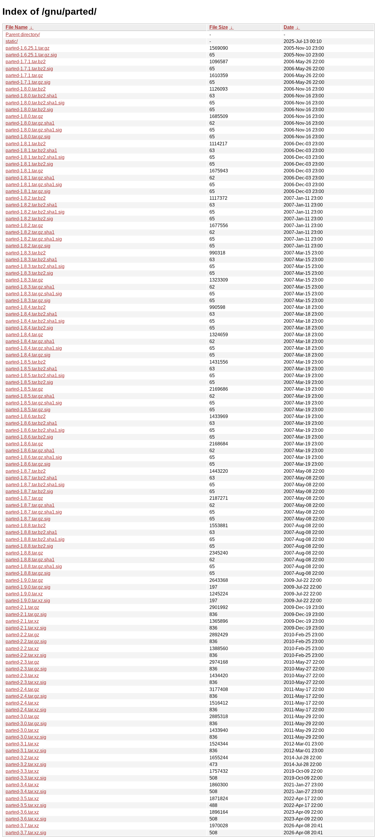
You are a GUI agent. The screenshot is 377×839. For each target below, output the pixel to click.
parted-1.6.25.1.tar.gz (27, 48)
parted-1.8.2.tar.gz (24, 225)
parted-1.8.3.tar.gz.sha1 (30, 286)
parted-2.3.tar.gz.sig (26, 668)
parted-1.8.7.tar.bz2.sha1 (31, 477)
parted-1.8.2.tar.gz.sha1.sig (34, 239)
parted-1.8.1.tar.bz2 (26, 143)
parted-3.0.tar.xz (22, 730)
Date (289, 27)
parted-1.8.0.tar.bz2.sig (29, 109)
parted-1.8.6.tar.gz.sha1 (30, 450)
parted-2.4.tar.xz (22, 702)
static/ (12, 41)
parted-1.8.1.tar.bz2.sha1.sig (35, 157)
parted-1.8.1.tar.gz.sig (28, 191)
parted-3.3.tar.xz (22, 771)
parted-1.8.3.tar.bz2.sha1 (31, 259)
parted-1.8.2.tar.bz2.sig (29, 218)
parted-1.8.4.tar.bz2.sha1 (31, 314)
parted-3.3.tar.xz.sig (26, 777)
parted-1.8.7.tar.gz (24, 498)
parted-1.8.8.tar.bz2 (26, 525)
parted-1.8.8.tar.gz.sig (28, 573)
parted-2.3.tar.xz (22, 675)
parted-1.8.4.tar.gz (24, 334)
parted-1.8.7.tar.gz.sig (28, 518)
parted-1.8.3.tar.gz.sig (28, 300)
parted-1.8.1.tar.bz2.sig (29, 164)
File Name (17, 27)
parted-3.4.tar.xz (22, 784)
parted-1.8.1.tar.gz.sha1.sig (34, 184)
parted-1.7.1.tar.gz (24, 75)
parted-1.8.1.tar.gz (24, 170)
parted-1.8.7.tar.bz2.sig (29, 491)
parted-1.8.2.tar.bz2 (26, 198)
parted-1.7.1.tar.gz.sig (28, 82)
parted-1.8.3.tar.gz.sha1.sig (34, 293)
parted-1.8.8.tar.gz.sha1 (30, 559)
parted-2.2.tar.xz (22, 648)
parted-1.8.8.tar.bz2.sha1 (31, 532)
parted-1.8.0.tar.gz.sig (28, 136)
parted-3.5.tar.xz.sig (26, 805)
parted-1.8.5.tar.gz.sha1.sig (34, 402)
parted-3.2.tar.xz (22, 757)
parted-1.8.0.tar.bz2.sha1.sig (35, 102)
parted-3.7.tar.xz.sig (26, 832)
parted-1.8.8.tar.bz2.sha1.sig (35, 539)
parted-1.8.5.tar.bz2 (26, 361)
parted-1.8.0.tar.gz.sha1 (30, 123)
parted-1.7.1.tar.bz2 (26, 61)
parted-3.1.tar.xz (22, 743)
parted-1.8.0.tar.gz (24, 116)
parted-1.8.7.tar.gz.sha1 (30, 505)
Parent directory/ (23, 34)
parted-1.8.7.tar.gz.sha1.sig (34, 512)
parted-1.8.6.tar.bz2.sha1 (31, 423)
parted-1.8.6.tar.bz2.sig (29, 437)
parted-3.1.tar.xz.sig (26, 750)
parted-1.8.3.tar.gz (24, 279)
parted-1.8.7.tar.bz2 (26, 471)
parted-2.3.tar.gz (22, 662)
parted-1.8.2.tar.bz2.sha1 (31, 204)
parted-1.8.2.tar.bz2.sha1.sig (35, 211)
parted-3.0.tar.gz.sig (26, 723)
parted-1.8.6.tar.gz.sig (28, 464)
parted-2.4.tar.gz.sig (26, 696)
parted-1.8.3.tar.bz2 (26, 252)
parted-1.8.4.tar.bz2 (26, 307)
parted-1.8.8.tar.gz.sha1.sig (34, 566)
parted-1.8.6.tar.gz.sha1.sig (34, 457)
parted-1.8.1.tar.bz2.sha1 (31, 150)
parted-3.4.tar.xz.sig (26, 791)
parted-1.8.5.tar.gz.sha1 (30, 396)
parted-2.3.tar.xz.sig (26, 682)
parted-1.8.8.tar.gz (24, 552)
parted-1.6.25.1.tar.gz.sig (31, 54)
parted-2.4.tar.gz (22, 689)
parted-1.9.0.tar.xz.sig (28, 600)
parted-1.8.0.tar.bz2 (26, 88)
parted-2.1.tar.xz (22, 621)
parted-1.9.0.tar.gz (24, 580)
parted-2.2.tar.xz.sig (26, 655)
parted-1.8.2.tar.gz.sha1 (30, 232)
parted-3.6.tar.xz (22, 812)
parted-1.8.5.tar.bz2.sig (29, 382)
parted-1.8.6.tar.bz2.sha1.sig (35, 430)
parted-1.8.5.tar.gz (24, 389)
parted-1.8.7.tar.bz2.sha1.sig (35, 484)
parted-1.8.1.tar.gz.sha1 (30, 177)
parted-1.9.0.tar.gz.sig (28, 587)
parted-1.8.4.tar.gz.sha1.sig (34, 348)
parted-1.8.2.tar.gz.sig (28, 245)
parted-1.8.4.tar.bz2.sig (29, 327)
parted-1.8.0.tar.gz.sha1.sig (34, 129)
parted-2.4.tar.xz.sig (26, 709)
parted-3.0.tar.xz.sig (26, 737)
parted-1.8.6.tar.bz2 (26, 416)
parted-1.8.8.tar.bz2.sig (29, 546)
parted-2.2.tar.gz (22, 634)
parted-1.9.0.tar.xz (24, 593)
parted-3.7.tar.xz (22, 825)
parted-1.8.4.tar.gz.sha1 (30, 341)
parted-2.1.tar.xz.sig (26, 627)
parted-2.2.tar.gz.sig (26, 641)
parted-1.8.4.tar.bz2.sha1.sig (35, 321)
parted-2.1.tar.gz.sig (26, 614)
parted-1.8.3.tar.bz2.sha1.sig (35, 266)
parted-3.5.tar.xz (22, 798)
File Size (218, 27)
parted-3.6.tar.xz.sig (26, 818)
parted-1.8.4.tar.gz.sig (28, 354)
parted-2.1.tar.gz (22, 607)
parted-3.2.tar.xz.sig (26, 764)
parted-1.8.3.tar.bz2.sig (29, 273)
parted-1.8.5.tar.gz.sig (28, 409)
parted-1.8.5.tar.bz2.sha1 (31, 368)
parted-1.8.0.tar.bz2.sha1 (31, 95)
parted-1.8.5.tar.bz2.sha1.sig (35, 375)
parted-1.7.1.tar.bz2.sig (29, 68)
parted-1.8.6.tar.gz (24, 443)
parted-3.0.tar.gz (22, 716)
